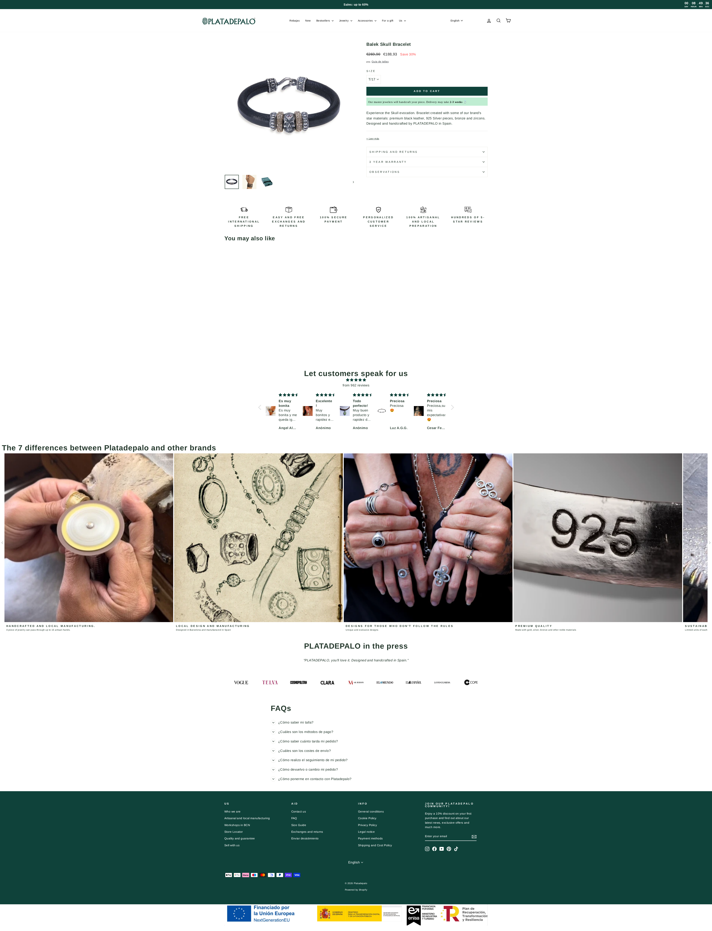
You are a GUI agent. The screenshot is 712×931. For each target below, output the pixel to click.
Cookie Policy (367, 818)
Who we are (232, 811)
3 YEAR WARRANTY (388, 161)
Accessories (366, 20)
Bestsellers (323, 20)
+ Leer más (372, 138)
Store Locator (233, 831)
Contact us (298, 811)
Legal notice (366, 831)
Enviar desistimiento (305, 838)
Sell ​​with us (232, 845)
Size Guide (298, 825)
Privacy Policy (367, 825)
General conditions (371, 811)
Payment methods (370, 838)
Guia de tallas (380, 61)
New (308, 20)
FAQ (294, 818)
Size (371, 71)
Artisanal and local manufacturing (247, 818)
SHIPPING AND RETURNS (393, 151)
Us (401, 20)
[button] (260, 407)
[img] (356, 380)
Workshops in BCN (237, 825)
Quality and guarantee (239, 838)
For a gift (387, 20)
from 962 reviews (356, 385)
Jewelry (344, 20)
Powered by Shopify (356, 890)
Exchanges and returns (307, 831)
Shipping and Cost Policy (375, 845)
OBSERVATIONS (384, 171)
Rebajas (294, 20)
